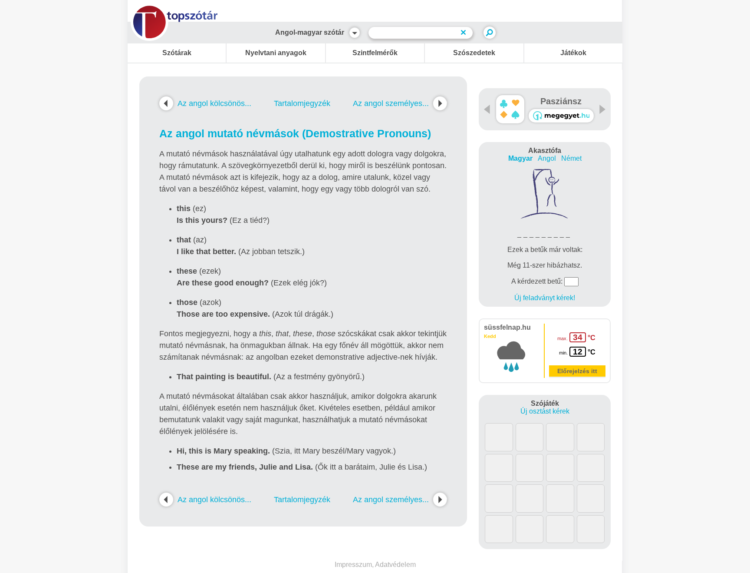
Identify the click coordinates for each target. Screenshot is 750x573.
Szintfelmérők (375, 52)
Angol (547, 158)
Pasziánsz (561, 101)
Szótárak (176, 52)
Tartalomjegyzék (302, 103)
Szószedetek (474, 52)
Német (571, 158)
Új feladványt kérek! (544, 297)
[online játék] (561, 116)
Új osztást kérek (544, 411)
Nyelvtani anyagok (275, 52)
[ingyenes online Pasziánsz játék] (510, 109)
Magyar (520, 158)
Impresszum (353, 564)
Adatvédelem (395, 564)
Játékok (573, 52)
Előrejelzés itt (577, 371)
